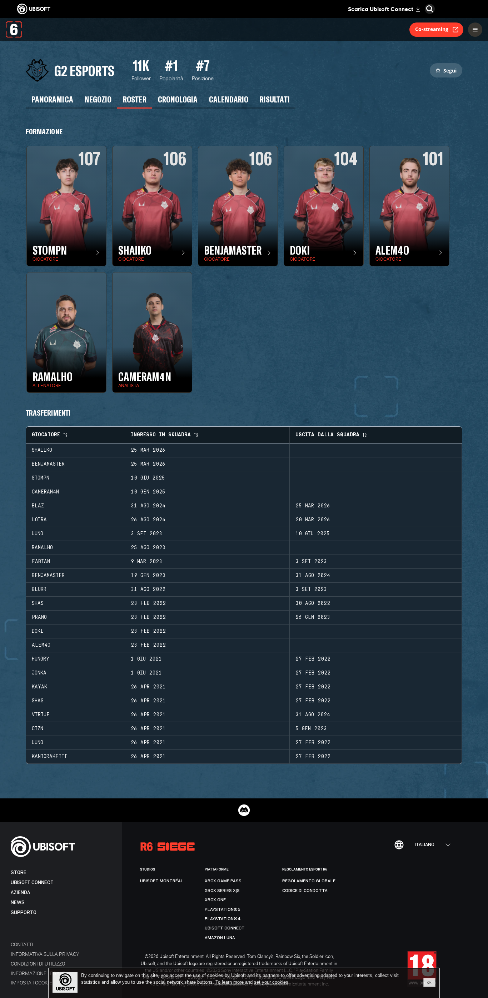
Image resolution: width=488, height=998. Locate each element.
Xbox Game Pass (223, 880)
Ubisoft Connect (32, 882)
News (18, 902)
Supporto (23, 912)
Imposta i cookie (31, 982)
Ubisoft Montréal (161, 880)
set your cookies (271, 982)
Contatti (22, 944)
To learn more (230, 982)
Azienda (20, 892)
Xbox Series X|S (222, 890)
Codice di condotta (305, 890)
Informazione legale (38, 973)
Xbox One (215, 899)
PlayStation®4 (223, 918)
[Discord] (244, 810)
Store (18, 872)
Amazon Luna (220, 937)
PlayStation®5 (222, 909)
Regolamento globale (308, 880)
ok (429, 982)
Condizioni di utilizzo (38, 963)
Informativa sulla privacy (45, 954)
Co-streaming (431, 29)
